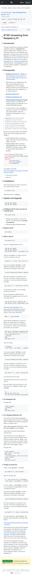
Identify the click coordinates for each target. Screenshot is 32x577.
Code (5, 22)
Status (17, 569)
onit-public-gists (6, 12)
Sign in (22, 2)
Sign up (28, 2)
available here (14, 103)
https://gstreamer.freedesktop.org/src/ (14, 309)
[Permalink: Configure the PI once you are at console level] (3, 210)
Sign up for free (7, 561)
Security (13, 569)
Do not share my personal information (22, 570)
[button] (21, 19)
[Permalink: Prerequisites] (3, 70)
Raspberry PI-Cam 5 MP (16, 76)
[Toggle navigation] (2, 2)
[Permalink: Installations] (3, 181)
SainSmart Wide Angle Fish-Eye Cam (16, 77)
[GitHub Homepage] (12, 573)
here (10, 433)
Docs (27, 569)
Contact (3, 570)
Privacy (9, 569)
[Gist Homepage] (11, 2)
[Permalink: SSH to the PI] (3, 237)
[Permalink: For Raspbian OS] (3, 399)
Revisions (13, 22)
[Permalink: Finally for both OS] (3, 465)
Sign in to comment (24, 563)
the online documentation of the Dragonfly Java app (15, 532)
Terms (5, 569)
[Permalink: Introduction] (3, 43)
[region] (16, 293)
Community (22, 569)
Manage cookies (9, 570)
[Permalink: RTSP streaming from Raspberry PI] (3, 37)
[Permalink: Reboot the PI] (3, 228)
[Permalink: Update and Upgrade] (3, 198)
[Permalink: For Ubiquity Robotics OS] (3, 415)
